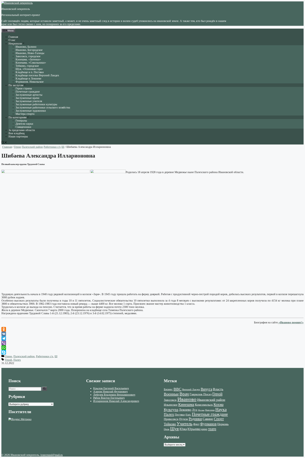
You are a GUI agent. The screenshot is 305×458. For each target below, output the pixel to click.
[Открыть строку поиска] (4, 142)
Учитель (184, 423)
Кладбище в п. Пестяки (30, 72)
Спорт (219, 419)
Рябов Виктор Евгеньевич (109, 397)
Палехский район (32, 146)
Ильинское (171, 404)
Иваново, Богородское (29, 49)
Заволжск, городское (28, 56)
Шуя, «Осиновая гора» (29, 68)
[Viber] (152, 343)
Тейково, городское (27, 65)
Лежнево (185, 410)
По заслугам (15, 85)
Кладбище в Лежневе (28, 78)
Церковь (223, 424)
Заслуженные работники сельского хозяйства (43, 107)
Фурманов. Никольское (30, 81)
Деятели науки (24, 123)
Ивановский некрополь (15, 8)
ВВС (177, 389)
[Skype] (152, 352)
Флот (196, 424)
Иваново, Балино (26, 46)
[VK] (152, 334)
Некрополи (15, 43)
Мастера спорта (25, 113)
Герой (8, 359)
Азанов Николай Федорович (110, 391)
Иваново (186, 399)
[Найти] (44, 389)
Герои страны (24, 88)
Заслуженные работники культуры (36, 104)
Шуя (174, 428)
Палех (17, 359)
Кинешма (186, 404)
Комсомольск (204, 404)
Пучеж (183, 419)
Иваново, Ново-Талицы (30, 53)
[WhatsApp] (152, 347)
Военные (171, 394)
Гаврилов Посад (201, 394)
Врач (184, 393)
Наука (221, 409)
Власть (218, 389)
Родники (195, 419)
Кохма (218, 404)
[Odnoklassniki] (152, 329)
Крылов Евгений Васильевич (111, 388)
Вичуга (206, 389)
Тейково (170, 424)
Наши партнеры (18, 136)
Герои (17, 146)
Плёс (188, 414)
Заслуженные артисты (29, 94)
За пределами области (21, 130)
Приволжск (171, 419)
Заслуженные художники (31, 110)
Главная (13, 36)
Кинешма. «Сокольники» (31, 62)
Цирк (166, 429)
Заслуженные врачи (27, 97)
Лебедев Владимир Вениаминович (114, 394)
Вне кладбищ (16, 133)
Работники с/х (52, 146)
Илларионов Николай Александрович (116, 401)
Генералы (21, 120)
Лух (194, 410)
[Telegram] (152, 338)
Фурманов (208, 424)
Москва (201, 410)
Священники (23, 126)
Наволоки (210, 410)
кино (204, 429)
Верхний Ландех (191, 389)
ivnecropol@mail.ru (51, 454)
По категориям (17, 117)
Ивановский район (211, 400)
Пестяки (180, 414)
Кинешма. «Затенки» (28, 59)
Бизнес (168, 389)
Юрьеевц (194, 429)
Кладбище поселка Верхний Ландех (37, 75)
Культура (171, 409)
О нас (11, 40)
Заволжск (170, 400)
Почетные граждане (28, 91)
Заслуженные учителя (29, 101)
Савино (208, 419)
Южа (183, 429)
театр (212, 429)
